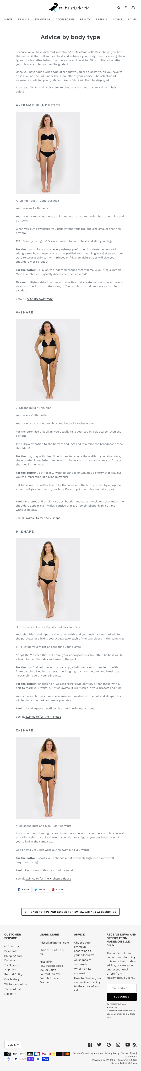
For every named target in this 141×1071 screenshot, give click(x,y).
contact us (11, 946)
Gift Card (10, 994)
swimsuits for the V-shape (42, 518)
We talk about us (15, 984)
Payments (10, 951)
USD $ (12, 1044)
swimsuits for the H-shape (43, 716)
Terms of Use (128, 1053)
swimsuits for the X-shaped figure (48, 878)
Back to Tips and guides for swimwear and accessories (73, 911)
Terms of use (12, 989)
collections (131, 1056)
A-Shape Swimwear (40, 298)
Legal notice (96, 1053)
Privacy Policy (112, 1053)
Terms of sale (80, 1053)
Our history (11, 979)
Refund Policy (13, 974)
